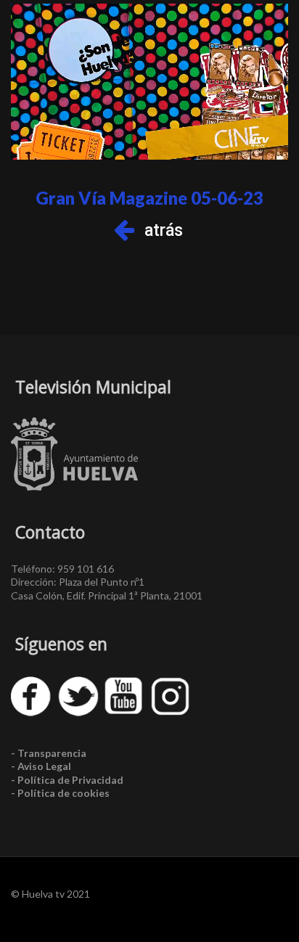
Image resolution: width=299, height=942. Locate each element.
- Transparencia (48, 753)
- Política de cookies (60, 793)
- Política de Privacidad (67, 780)
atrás (163, 230)
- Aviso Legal (41, 766)
